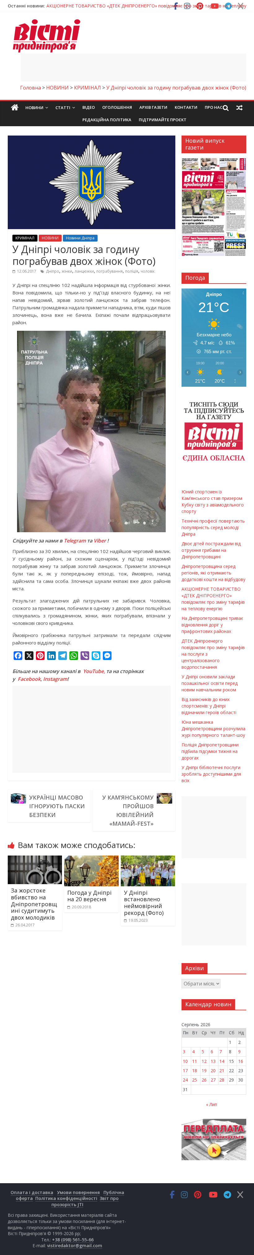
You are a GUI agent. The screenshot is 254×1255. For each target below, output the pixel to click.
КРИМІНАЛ (24, 238)
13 (213, 1061)
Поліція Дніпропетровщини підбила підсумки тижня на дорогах (210, 751)
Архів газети (153, 107)
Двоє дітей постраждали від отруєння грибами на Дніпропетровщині (211, 550)
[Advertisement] (133, 67)
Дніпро (52, 271)
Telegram (75, 540)
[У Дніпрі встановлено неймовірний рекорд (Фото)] (148, 859)
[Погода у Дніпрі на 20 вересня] (91, 859)
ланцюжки (84, 271)
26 (204, 1080)
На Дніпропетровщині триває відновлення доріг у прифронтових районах (212, 624)
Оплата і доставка (32, 1192)
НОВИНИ (50, 238)
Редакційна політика (106, 119)
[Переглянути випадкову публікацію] (239, 107)
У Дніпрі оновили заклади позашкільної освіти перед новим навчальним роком (210, 683)
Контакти (186, 107)
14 (221, 1061)
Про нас (213, 107)
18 (194, 1070)
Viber (100, 540)
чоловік (148, 271)
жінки (67, 271)
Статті (62, 107)
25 (194, 1080)
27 (213, 1080)
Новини (34, 107)
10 (185, 1061)
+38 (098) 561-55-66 (73, 1240)
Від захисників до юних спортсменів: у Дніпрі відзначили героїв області (209, 705)
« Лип (211, 1104)
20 (213, 1070)
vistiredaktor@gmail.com (74, 1245)
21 (221, 1070)
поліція (131, 271)
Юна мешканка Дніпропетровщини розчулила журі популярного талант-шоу (213, 728)
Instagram (55, 679)
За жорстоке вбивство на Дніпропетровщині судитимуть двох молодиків (34, 904)
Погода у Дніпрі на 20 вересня (89, 896)
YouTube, (94, 671)
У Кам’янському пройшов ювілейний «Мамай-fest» (128, 810)
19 (204, 1070)
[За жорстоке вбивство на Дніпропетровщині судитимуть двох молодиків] (35, 859)
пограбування (109, 271)
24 (185, 1080)
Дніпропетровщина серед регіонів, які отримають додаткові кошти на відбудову (213, 572)
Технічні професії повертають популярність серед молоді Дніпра (213, 527)
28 (221, 1080)
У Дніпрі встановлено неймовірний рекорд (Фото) (144, 902)
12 (204, 1061)
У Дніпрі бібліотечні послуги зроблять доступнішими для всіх (211, 773)
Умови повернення (78, 1192)
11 (194, 1061)
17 (185, 1070)
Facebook (29, 679)
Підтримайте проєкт (162, 119)
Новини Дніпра (80, 238)
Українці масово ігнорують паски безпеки (57, 806)
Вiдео (88, 107)
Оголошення (117, 107)
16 (240, 1061)
